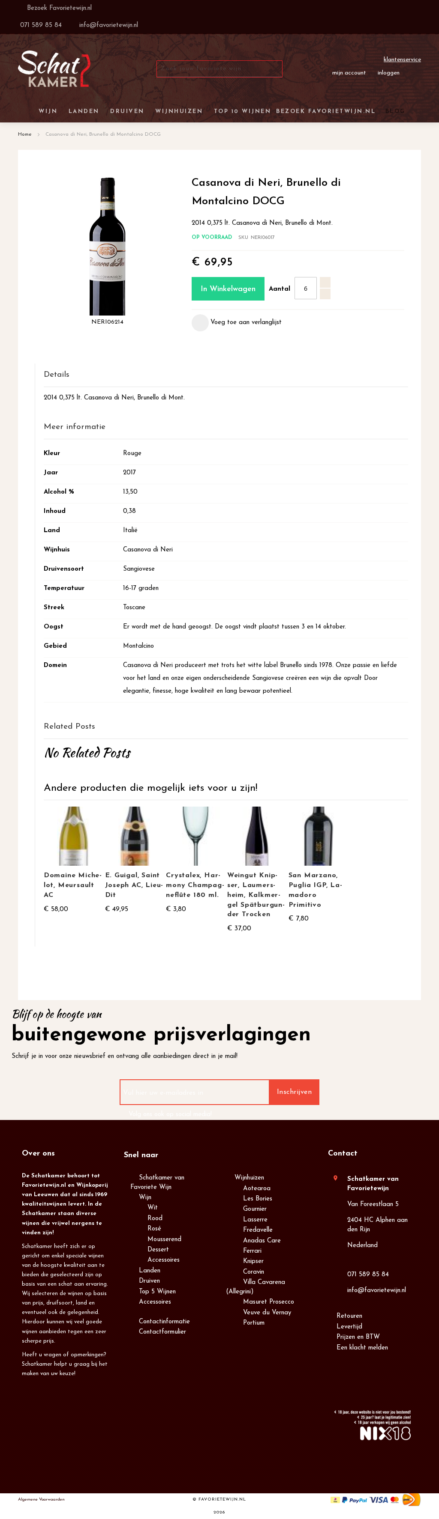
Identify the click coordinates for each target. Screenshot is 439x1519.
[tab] (226, 375)
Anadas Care (262, 1241)
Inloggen (389, 73)
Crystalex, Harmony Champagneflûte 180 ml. (195, 885)
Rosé (154, 1229)
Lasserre (255, 1220)
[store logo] (54, 69)
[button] (237, 322)
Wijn (145, 1197)
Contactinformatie (164, 1322)
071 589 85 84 (368, 1275)
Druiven (149, 1281)
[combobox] (219, 68)
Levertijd (349, 1327)
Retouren (349, 1316)
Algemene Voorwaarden (41, 1499)
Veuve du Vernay (267, 1313)
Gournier (255, 1209)
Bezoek (58, 8)
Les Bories (257, 1199)
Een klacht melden (362, 1348)
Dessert (158, 1250)
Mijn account (349, 73)
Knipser (253, 1261)
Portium (254, 1323)
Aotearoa (257, 1188)
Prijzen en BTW (358, 1337)
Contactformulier (162, 1332)
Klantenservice (402, 60)
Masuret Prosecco (268, 1302)
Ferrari (252, 1251)
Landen (149, 1271)
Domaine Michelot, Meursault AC (73, 885)
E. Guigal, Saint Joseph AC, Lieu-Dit (134, 885)
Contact (343, 1154)
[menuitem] (394, 111)
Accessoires (163, 1260)
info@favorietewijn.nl (376, 1290)
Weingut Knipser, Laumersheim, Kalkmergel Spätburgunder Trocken (256, 895)
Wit (152, 1208)
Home (25, 134)
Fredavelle (258, 1230)
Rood (154, 1218)
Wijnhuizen (249, 1178)
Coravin (253, 1272)
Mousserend (164, 1239)
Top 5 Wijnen (157, 1292)
